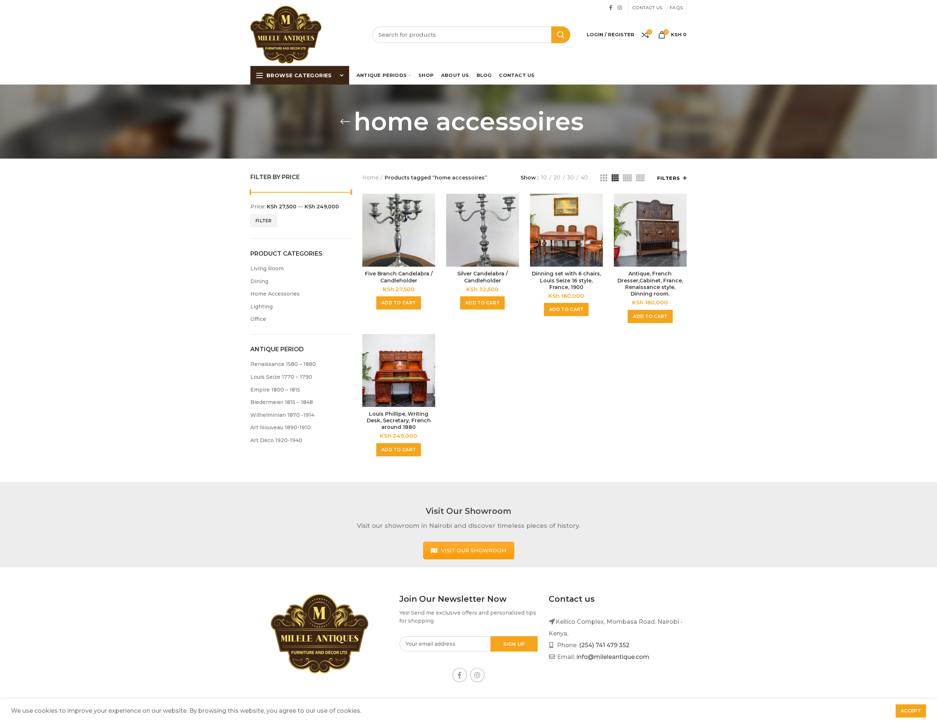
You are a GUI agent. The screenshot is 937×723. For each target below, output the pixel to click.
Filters (668, 178)
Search (560, 34)
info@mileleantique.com (612, 656)
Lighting (261, 306)
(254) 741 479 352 (604, 645)
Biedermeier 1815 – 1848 (281, 402)
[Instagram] (619, 7)
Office (258, 319)
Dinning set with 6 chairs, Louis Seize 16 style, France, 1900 (566, 280)
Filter (263, 220)
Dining (259, 281)
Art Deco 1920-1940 (276, 440)
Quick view (430, 205)
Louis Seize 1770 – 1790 (281, 377)
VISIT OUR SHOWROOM (474, 550)
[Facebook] (610, 7)
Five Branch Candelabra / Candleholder (399, 276)
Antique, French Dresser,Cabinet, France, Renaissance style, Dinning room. (650, 283)
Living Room (267, 268)
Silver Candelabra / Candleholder (482, 276)
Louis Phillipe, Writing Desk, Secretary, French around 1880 (399, 420)
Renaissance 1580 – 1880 (283, 364)
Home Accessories (275, 293)
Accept (911, 710)
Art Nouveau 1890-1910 (280, 427)
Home (370, 177)
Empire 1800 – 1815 (275, 389)
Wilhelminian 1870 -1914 (282, 415)
